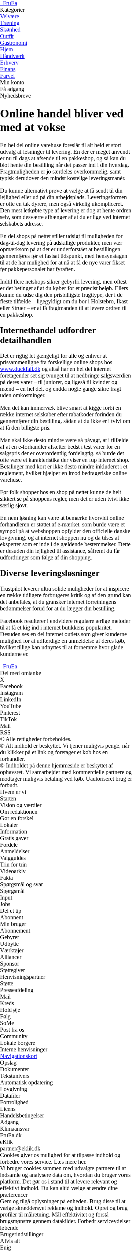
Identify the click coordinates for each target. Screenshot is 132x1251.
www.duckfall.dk (20, 369)
